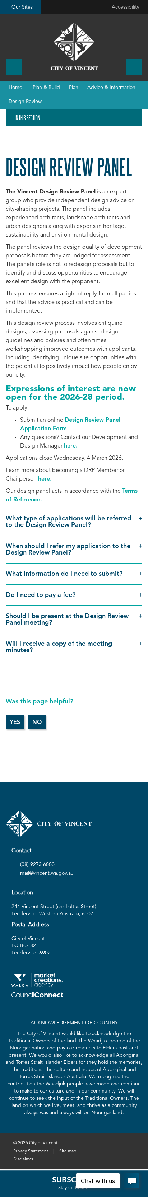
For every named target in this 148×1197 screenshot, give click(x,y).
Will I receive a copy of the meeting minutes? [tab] (59, 647)
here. (71, 446)
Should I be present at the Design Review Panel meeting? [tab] (67, 619)
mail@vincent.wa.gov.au (47, 873)
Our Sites (22, 7)
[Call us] (14, 67)
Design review (25, 101)
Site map (67, 1151)
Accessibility (125, 7)
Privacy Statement (30, 1151)
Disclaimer (23, 1159)
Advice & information (111, 87)
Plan (73, 87)
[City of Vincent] (74, 46)
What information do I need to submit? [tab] (64, 574)
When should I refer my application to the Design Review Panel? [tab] (68, 549)
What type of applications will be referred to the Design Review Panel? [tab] (68, 521)
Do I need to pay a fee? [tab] (40, 595)
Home (15, 87)
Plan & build (46, 87)
